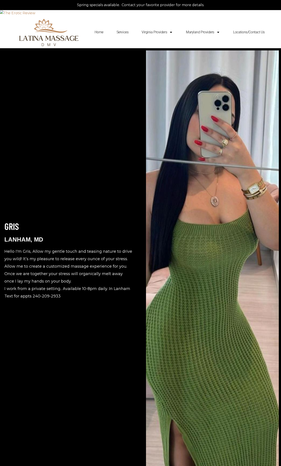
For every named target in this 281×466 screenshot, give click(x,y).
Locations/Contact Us (249, 32)
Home (99, 32)
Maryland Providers (200, 32)
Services (122, 32)
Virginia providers (154, 32)
